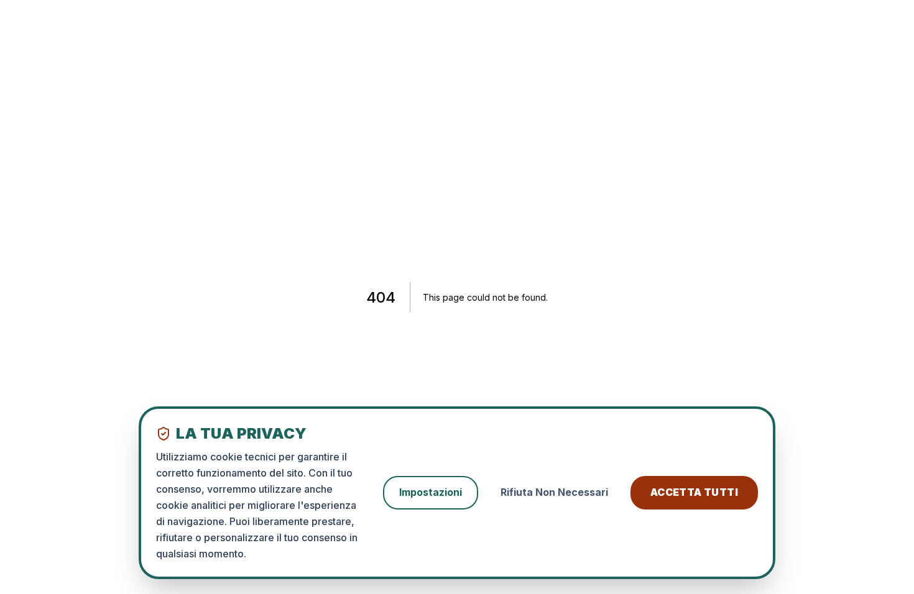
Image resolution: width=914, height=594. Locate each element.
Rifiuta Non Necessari (554, 492)
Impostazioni (430, 492)
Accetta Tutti (694, 492)
